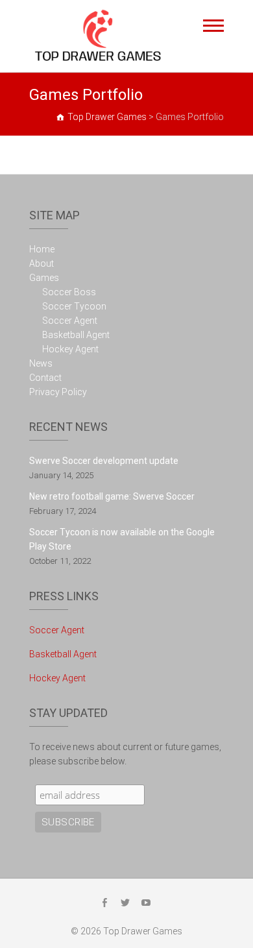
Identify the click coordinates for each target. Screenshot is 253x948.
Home (41, 249)
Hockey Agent (70, 349)
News (41, 363)
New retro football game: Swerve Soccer (112, 496)
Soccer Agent (69, 320)
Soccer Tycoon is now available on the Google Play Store (122, 539)
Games (44, 278)
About (41, 263)
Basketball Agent (76, 335)
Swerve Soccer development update (103, 461)
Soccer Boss (69, 292)
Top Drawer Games (142, 931)
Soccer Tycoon (74, 306)
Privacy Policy (58, 392)
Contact (45, 377)
